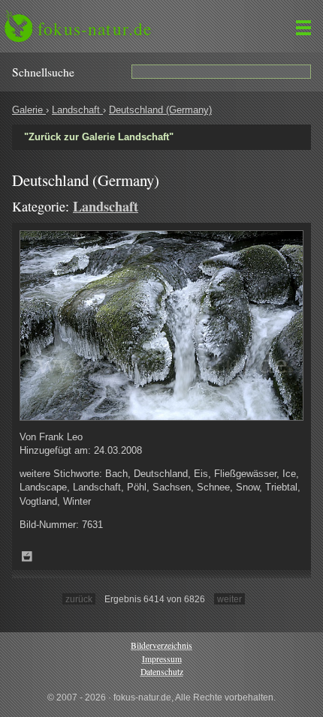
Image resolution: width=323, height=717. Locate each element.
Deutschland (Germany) (160, 110)
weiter (229, 599)
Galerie (29, 110)
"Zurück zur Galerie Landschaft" (99, 136)
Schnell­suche (43, 72)
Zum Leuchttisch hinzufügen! (27, 556)
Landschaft (77, 110)
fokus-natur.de (95, 28)
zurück (78, 599)
